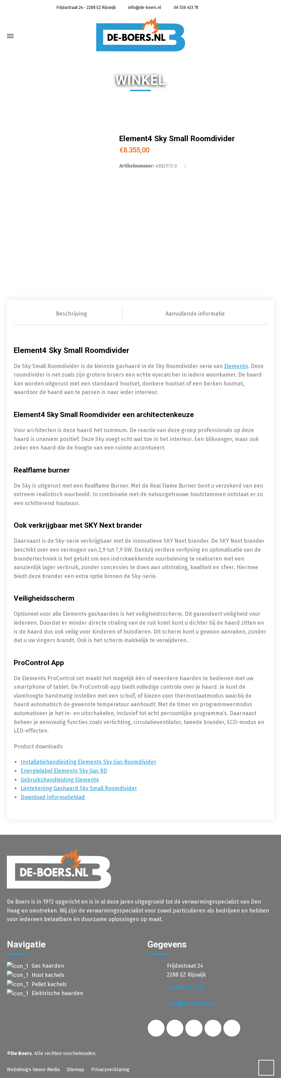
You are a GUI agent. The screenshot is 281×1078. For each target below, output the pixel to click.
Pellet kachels (49, 984)
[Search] (263, 38)
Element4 (236, 366)
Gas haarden (48, 966)
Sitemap (75, 1070)
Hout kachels (48, 975)
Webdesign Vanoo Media (33, 1070)
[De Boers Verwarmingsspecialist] (140, 34)
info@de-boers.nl (144, 7)
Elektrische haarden (57, 993)
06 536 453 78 (185, 7)
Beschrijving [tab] (71, 313)
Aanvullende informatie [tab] (195, 313)
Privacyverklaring (110, 1070)
